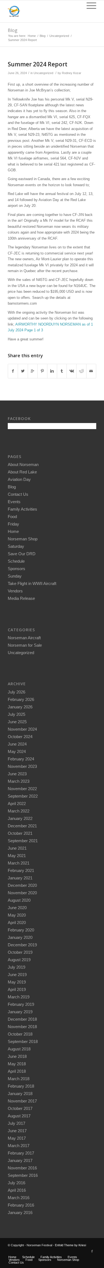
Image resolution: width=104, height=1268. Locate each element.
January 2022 (20, 818)
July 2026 (16, 692)
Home (32, 35)
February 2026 (21, 699)
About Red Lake (22, 472)
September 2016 (23, 1175)
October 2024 (20, 736)
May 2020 (17, 915)
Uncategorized (59, 35)
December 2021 (22, 825)
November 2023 (22, 766)
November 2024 (22, 729)
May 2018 (17, 1063)
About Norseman (23, 464)
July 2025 (16, 714)
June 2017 (17, 1130)
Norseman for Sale (25, 645)
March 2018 (18, 1078)
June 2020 (17, 907)
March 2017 (18, 1145)
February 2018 (21, 1086)
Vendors (15, 591)
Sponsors (16, 568)
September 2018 (23, 1041)
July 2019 (16, 967)
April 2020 (17, 922)
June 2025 (17, 721)
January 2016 (20, 1212)
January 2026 (20, 707)
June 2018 (17, 1056)
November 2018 (22, 1026)
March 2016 (18, 1197)
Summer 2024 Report (37, 64)
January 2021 (20, 878)
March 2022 (18, 811)
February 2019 (21, 1004)
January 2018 (20, 1093)
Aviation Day (19, 479)
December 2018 (22, 1019)
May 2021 (17, 855)
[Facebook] (92, 1251)
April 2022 (17, 803)
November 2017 (22, 1101)
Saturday (16, 546)
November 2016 (22, 1168)
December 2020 (22, 885)
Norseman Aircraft (24, 637)
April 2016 (17, 1190)
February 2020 (21, 930)
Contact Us (18, 494)
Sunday (15, 576)
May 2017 (17, 1138)
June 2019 (17, 974)
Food (12, 516)
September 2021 (23, 840)
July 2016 (16, 1182)
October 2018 (20, 1034)
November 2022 (22, 788)
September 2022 (23, 796)
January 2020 (20, 937)
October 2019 (20, 952)
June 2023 (17, 773)
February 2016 (21, 1205)
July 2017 (16, 1123)
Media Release (21, 598)
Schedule (16, 561)
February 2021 (21, 870)
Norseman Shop (22, 539)
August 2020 (19, 900)
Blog (12, 30)
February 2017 (21, 1153)
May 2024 (17, 751)
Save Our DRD (21, 553)
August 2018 (19, 1049)
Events (14, 501)
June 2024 (17, 744)
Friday (13, 524)
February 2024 (21, 759)
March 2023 (18, 781)
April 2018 (17, 1071)
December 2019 (22, 944)
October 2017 (20, 1108)
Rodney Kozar (71, 73)
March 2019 (18, 997)
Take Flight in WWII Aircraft (32, 583)
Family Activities (22, 509)
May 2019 (17, 982)
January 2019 (20, 1011)
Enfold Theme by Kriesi (70, 1245)
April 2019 (17, 989)
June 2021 (17, 848)
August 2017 (19, 1115)
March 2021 (18, 863)
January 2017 (20, 1160)
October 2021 (20, 833)
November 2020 (22, 892)
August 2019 (19, 959)
